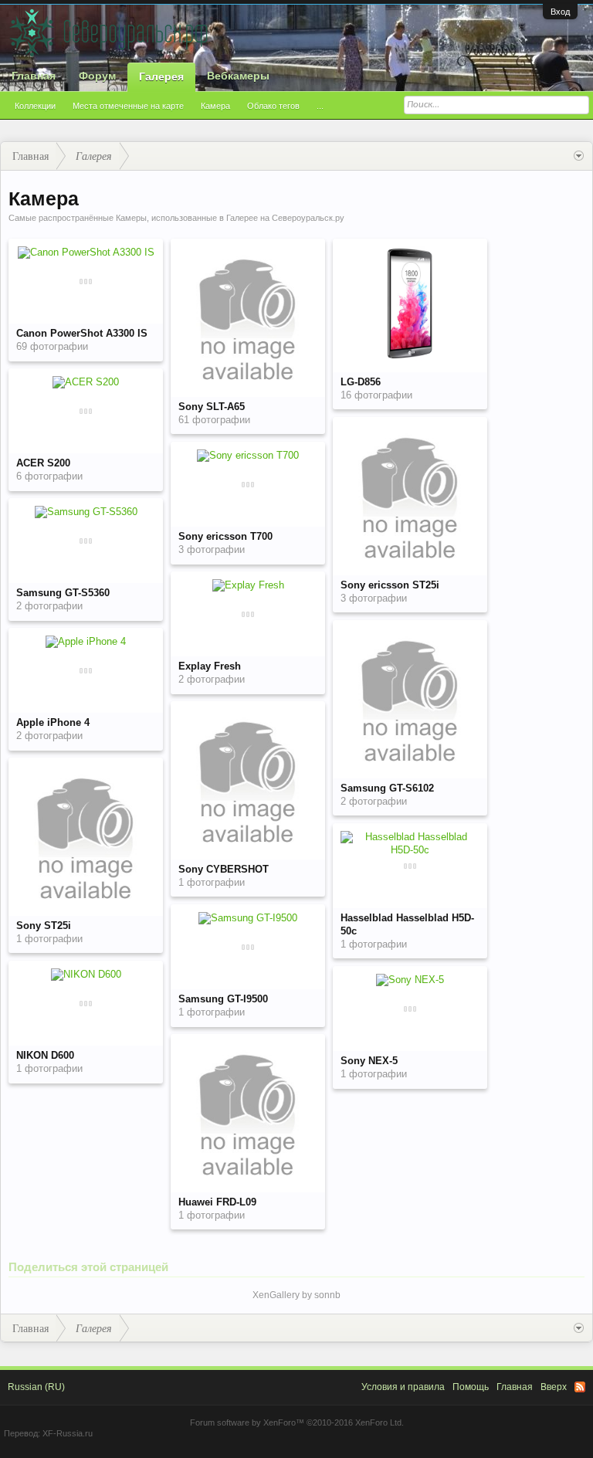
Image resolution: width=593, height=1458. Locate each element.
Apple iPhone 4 (53, 722)
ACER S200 (43, 463)
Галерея (161, 76)
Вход (560, 11)
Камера (215, 105)
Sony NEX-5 (369, 1060)
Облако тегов (273, 105)
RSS (579, 1387)
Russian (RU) (36, 1387)
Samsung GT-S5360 (63, 592)
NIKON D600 (45, 1055)
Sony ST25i (43, 925)
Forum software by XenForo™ (297, 1422)
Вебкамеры (238, 76)
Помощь (470, 1387)
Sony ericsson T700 (225, 536)
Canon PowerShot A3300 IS (81, 333)
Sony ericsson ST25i (390, 585)
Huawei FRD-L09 (217, 1202)
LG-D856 (361, 382)
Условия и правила (403, 1387)
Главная (34, 76)
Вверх (553, 1387)
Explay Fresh (209, 666)
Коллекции (35, 105)
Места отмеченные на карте (128, 105)
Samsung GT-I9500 (223, 999)
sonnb (327, 1295)
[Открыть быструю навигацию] (579, 156)
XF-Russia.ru (67, 1433)
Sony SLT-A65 (211, 406)
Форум (97, 76)
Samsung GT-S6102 (387, 788)
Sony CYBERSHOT (223, 869)
